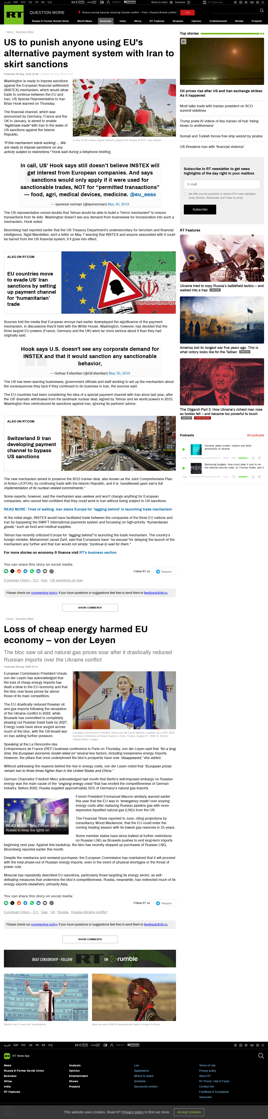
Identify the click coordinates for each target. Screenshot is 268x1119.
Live (136, 1065)
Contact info (206, 1086)
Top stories (189, 33)
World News (84, 21)
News (7, 1065)
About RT (205, 1076)
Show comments (90, 607)
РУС (23, 2)
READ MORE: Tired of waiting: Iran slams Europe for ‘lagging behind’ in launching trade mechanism (88, 509)
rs (43, 1045)
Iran (44, 580)
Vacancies (205, 1097)
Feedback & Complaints (214, 1091)
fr (37, 1045)
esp (16, 1045)
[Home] (14, 14)
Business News (25, 32)
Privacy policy (207, 1070)
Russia (62, 912)
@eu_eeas (143, 194)
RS (43, 2)
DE (30, 2)
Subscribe (200, 209)
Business (105, 21)
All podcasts (255, 435)
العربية (7, 2)
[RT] (77, 2)
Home (9, 32)
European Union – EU (21, 580)
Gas (44, 912)
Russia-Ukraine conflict (89, 912)
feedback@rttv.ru (155, 592)
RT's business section (98, 553)
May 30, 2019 (118, 204)
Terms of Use (207, 1065)
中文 (49, 2)
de (31, 1045)
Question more (47, 12)
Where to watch (143, 1076)
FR (36, 2)
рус (23, 1045)
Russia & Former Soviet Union (50, 21)
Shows (239, 21)
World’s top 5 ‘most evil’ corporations (25, 1024)
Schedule (140, 1081)
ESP (15, 2)
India (123, 21)
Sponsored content (146, 1086)
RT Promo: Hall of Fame (214, 1081)
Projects (257, 21)
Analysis (178, 21)
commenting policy (44, 592)
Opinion (196, 21)
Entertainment (218, 21)
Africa (137, 21)
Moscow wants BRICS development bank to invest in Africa (126, 1024)
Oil (52, 912)
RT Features (157, 21)
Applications (141, 1070)
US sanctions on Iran (66, 580)
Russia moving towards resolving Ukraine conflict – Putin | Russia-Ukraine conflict (129, 12)
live (187, 13)
